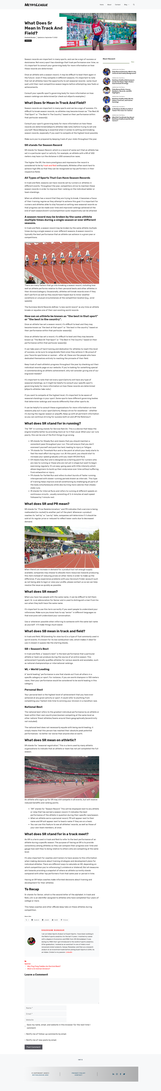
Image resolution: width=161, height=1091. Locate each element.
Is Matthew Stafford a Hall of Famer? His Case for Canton (122, 109)
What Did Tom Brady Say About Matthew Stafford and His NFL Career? (123, 119)
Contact (117, 4)
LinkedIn (69, 952)
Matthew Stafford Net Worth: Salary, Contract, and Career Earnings (122, 100)
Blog (125, 4)
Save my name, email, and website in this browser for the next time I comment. (58, 1026)
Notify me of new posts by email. (41, 1040)
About (109, 4)
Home (102, 4)
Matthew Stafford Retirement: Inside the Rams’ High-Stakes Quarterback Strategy (123, 81)
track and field (50, 165)
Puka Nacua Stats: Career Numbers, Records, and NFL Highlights (122, 91)
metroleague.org (40, 1075)
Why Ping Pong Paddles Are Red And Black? (44, 966)
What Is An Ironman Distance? (38, 969)
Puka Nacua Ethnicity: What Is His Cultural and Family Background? (124, 72)
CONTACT (78, 1075)
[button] (133, 4)
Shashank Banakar (30, 37)
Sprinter (28, 40)
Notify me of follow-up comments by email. (46, 1034)
